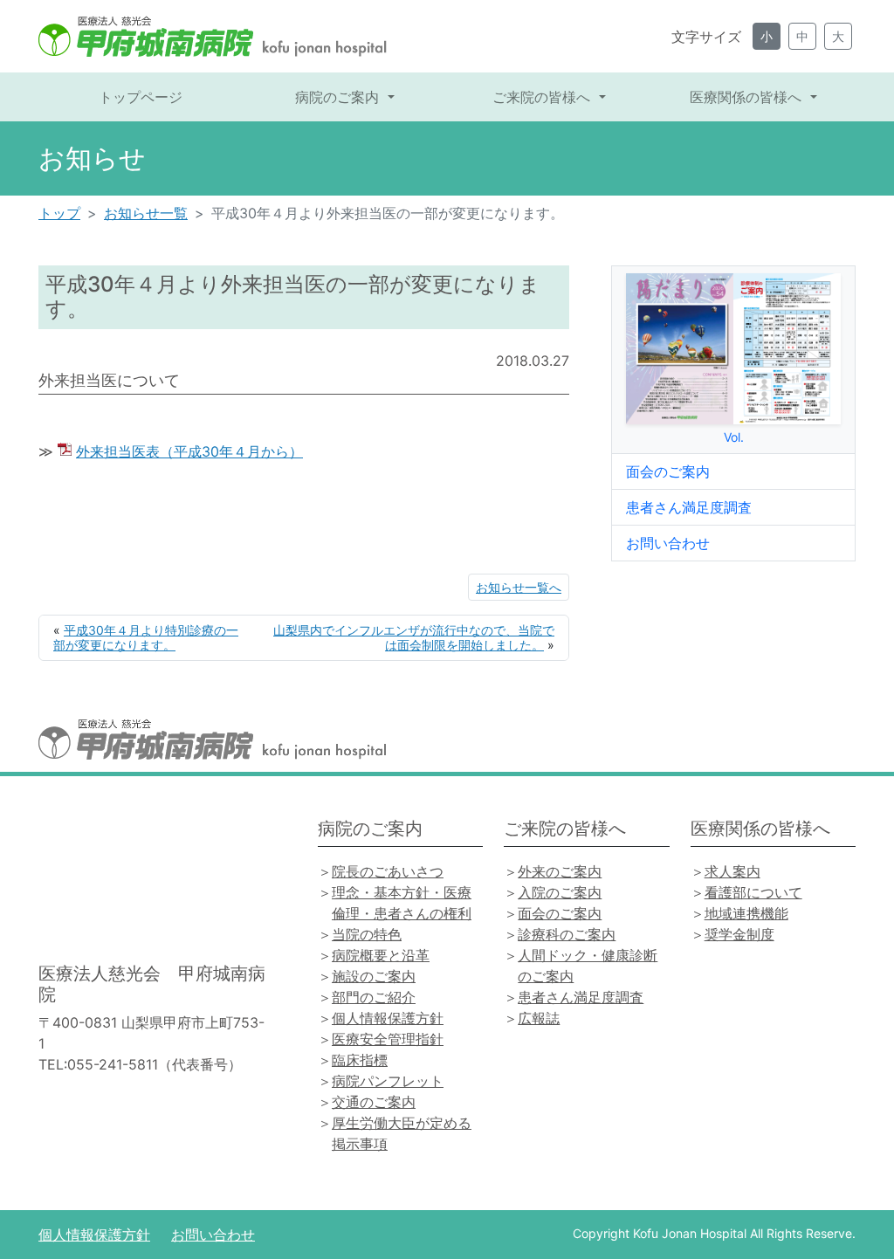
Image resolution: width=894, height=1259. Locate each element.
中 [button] (802, 36)
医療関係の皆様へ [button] (748, 97)
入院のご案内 (560, 892)
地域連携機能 (746, 913)
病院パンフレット (388, 1081)
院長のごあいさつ (388, 871)
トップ (59, 213)
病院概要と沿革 (381, 955)
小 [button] (766, 36)
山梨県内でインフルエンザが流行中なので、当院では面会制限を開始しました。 (413, 638)
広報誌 (539, 1018)
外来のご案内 (560, 871)
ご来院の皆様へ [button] (543, 97)
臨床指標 (360, 1060)
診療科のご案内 (566, 934)
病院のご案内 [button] (339, 97)
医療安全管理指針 (388, 1039)
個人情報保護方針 (388, 1018)
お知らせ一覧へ (518, 587)
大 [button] (838, 36)
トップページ (140, 97)
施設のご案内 (374, 976)
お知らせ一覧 (146, 213)
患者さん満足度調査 (689, 507)
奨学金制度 (739, 934)
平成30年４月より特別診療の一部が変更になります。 (145, 638)
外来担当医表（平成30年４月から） (189, 451)
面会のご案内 (668, 471)
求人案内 (732, 871)
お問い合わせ (668, 543)
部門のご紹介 (374, 997)
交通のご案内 (374, 1102)
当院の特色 (367, 934)
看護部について (753, 892)
